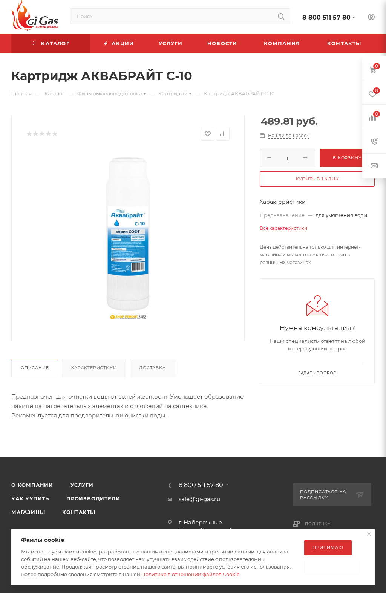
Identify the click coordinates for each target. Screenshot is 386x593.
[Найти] (281, 16)
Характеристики (93, 367)
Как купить (30, 498)
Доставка (152, 367)
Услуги (81, 485)
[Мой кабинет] (371, 18)
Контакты (78, 512)
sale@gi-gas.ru (199, 499)
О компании (32, 485)
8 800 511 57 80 (326, 17)
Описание (35, 367)
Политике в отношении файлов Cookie (190, 574)
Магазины (28, 512)
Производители (93, 498)
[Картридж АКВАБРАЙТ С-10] (128, 234)
